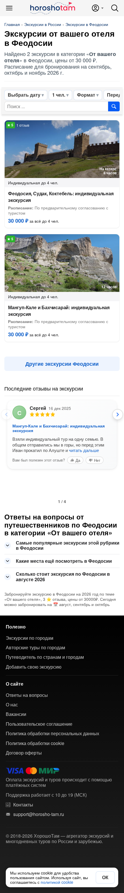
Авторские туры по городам (35, 647)
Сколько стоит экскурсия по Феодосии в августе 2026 (63, 576)
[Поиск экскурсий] (114, 106)
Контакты (23, 804)
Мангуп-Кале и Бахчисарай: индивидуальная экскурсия (59, 310)
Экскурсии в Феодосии (86, 24)
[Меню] (9, 8)
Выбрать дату (24, 94)
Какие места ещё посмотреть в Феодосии (64, 561)
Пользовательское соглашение (39, 724)
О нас (12, 704)
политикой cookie (57, 882)
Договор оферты (24, 752)
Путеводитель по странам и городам (45, 657)
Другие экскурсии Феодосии (62, 363)
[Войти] (97, 8)
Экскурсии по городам (29, 638)
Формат (86, 94)
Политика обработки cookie (35, 743)
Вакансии (16, 714)
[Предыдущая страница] (6, 414)
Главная (12, 24)
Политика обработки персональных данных (52, 733)
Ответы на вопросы (27, 695)
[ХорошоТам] (52, 8)
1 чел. (58, 94)
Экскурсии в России (42, 24)
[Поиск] (115, 8)
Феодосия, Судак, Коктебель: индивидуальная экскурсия (61, 196)
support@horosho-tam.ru (38, 814)
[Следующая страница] (117, 414)
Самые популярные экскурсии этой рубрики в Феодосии (67, 545)
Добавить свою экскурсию (33, 666)
